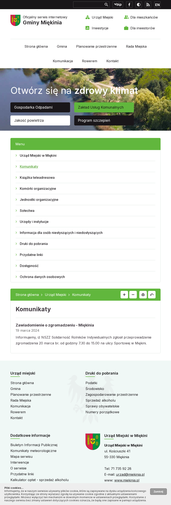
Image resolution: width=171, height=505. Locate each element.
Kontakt (112, 61)
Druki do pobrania (34, 244)
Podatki (91, 383)
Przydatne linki (31, 255)
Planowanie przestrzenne (96, 46)
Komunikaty (29, 166)
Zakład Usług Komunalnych (101, 107)
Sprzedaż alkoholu (101, 400)
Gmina (62, 46)
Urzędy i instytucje (34, 222)
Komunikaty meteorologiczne (33, 451)
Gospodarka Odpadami (33, 107)
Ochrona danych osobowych (42, 277)
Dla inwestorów (142, 28)
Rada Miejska (136, 46)
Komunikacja (63, 61)
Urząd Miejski (102, 17)
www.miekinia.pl (126, 480)
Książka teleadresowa (37, 177)
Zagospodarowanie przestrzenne (112, 394)
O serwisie (18, 468)
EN (157, 5)
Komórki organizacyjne (38, 188)
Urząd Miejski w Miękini (38, 155)
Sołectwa (27, 210)
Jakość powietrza (29, 120)
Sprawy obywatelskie (102, 406)
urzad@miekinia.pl (130, 474)
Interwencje (19, 462)
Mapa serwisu (21, 456)
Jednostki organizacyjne (39, 199)
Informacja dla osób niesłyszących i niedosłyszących (61, 233)
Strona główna (36, 46)
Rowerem (89, 61)
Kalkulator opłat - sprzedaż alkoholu (39, 480)
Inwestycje (100, 28)
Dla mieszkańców (144, 17)
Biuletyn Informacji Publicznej (33, 445)
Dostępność (29, 266)
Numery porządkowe (102, 412)
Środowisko (95, 389)
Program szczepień (94, 120)
